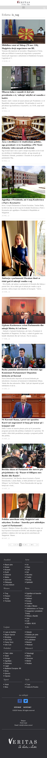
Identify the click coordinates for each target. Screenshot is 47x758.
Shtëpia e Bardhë (32, 616)
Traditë (28, 577)
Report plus (9, 565)
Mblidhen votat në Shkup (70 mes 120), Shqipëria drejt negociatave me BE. (20, 46)
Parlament (8, 663)
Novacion (29, 658)
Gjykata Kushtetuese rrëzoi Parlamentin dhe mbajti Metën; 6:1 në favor (23, 327)
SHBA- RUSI (31, 623)
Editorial (8, 575)
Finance (7, 596)
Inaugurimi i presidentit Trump (33, 612)
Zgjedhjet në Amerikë (33, 593)
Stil (27, 572)
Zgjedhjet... (9, 661)
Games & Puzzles (32, 687)
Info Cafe (8, 645)
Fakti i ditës (9, 653)
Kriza (7, 671)
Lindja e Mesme (31, 606)
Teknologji (30, 653)
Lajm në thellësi (10, 632)
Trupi (28, 684)
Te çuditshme (30, 640)
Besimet (29, 642)
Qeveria (7, 673)
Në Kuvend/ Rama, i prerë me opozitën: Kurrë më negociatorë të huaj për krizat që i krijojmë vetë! (22, 422)
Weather (29, 663)
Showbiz (29, 575)
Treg (6, 593)
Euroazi (29, 596)
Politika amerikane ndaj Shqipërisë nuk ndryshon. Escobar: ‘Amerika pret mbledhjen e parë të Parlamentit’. (23, 522)
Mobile (28, 661)
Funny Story (9, 642)
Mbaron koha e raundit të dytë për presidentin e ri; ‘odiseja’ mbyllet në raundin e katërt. (23, 95)
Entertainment (31, 637)
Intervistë (8, 580)
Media (7, 577)
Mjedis (28, 656)
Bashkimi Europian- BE (13, 668)
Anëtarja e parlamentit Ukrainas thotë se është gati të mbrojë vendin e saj (21, 279)
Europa (28, 601)
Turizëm (8, 601)
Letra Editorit (9, 585)
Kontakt (27, 707)
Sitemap (17, 707)
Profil (7, 572)
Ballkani (29, 598)
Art (27, 565)
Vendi (7, 656)
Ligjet (7, 666)
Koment (7, 570)
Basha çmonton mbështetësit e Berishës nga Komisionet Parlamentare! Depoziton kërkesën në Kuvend (22, 372)
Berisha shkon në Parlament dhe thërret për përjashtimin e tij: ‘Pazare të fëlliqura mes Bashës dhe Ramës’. (22, 472)
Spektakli (29, 582)
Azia (27, 618)
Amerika (29, 603)
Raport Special (10, 635)
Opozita (7, 676)
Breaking (8, 637)
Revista (28, 580)
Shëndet (29, 632)
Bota (6, 687)
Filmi (28, 567)
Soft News (8, 640)
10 (31, 545)
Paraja (7, 598)
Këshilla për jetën (32, 635)
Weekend (29, 645)
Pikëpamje (8, 582)
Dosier (7, 567)
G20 (27, 621)
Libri (28, 570)
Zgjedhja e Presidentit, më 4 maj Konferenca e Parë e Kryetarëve (23, 201)
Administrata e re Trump (34, 608)
